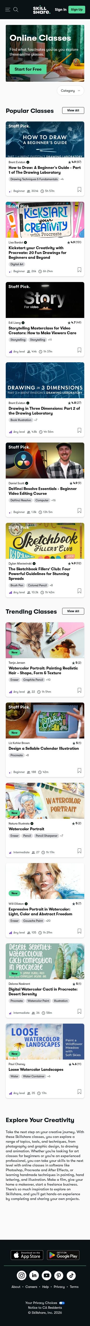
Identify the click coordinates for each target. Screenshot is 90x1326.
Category (68, 90)
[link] (45, 158)
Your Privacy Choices (41, 1303)
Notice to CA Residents (45, 1307)
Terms (74, 1287)
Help (45, 1287)
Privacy (59, 1287)
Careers (31, 1287)
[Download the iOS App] (27, 1255)
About (16, 1287)
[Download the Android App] (63, 1255)
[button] (8, 10)
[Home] (41, 9)
